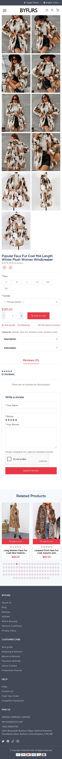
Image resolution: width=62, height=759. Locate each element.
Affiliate (6, 616)
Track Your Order (10, 696)
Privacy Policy (9, 630)
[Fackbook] (8, 741)
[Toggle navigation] (4, 10)
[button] (57, 10)
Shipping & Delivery (12, 651)
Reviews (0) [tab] (31, 360)
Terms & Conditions (12, 626)
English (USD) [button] (51, 3)
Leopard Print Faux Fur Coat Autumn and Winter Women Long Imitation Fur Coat (47, 554)
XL (37, 282)
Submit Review (31, 470)
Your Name (12, 405)
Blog (4, 607)
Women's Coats (36, 332)
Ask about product (50, 325)
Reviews (6, 612)
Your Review (13, 424)
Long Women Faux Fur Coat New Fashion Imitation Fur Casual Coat (15, 554)
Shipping (25, 325)
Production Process (12, 670)
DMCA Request (9, 621)
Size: (5, 276)
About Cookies (9, 665)
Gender (6, 296)
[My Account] (52, 10)
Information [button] (10, 348)
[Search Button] (47, 10)
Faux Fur (24, 332)
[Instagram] (17, 741)
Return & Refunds (11, 656)
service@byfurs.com (12, 721)
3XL (6, 288)
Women (15, 332)
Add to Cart (39, 315)
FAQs (4, 686)
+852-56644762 (10, 726)
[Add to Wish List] (4, 267)
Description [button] (10, 339)
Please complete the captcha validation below (29, 452)
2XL (48, 282)
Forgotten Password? (13, 700)
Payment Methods (11, 661)
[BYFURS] (28, 10)
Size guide (9, 325)
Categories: (7, 332)
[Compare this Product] (10, 267)
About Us (6, 602)
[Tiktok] (13, 741)
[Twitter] (3, 741)
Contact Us (7, 691)
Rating (10, 416)
